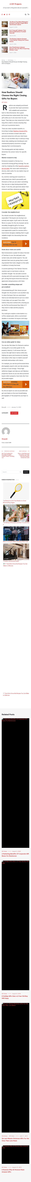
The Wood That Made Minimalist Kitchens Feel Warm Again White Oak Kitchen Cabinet (18, 23)
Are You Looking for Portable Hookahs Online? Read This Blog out (8, 454)
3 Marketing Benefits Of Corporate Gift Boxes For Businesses (15, 855)
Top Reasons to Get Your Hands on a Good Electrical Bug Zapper (14, 501)
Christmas (4, 1136)
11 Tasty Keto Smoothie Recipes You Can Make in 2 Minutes (16, 694)
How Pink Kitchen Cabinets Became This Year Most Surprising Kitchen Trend (19, 49)
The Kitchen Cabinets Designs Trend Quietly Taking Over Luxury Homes (19, 40)
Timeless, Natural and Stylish (11, 561)
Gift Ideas (4, 102)
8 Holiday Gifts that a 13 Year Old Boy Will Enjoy (15, 997)
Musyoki (4, 407)
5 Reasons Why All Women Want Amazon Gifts (13, 1171)
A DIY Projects (15, 4)
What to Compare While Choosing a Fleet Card (15, 541)
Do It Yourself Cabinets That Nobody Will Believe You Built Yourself (17, 32)
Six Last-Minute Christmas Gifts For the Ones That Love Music (15, 1139)
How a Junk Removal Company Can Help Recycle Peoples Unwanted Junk (23, 454)
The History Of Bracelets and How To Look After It (16, 523)
